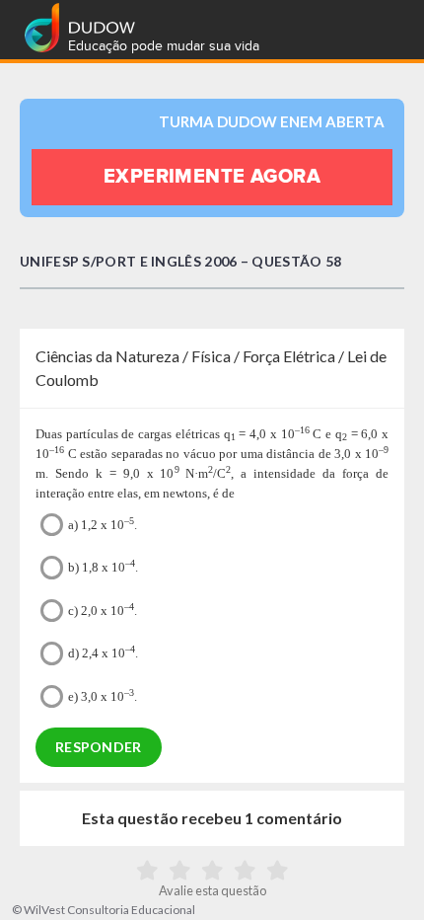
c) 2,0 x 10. (102, 609)
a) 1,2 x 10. (102, 523)
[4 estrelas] (245, 871)
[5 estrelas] (277, 871)
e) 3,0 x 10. (102, 695)
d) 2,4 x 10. (103, 652)
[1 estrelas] (147, 871)
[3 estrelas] (212, 871)
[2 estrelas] (180, 871)
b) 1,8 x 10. (103, 566)
